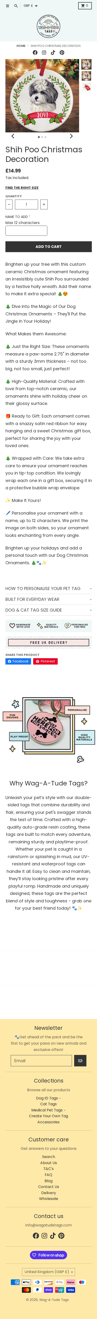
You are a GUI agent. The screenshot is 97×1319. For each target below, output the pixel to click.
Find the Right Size (22, 188)
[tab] (39, 137)
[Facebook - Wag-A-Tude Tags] (35, 52)
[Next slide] (71, 136)
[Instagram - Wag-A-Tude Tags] (43, 52)
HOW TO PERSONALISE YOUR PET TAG (43, 588)
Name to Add (16, 217)
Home (20, 46)
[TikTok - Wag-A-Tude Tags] (53, 52)
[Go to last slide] (13, 136)
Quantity (13, 196)
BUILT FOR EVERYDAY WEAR (32, 599)
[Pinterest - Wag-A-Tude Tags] (62, 52)
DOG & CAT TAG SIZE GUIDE (33, 610)
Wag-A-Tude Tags (54, 1300)
